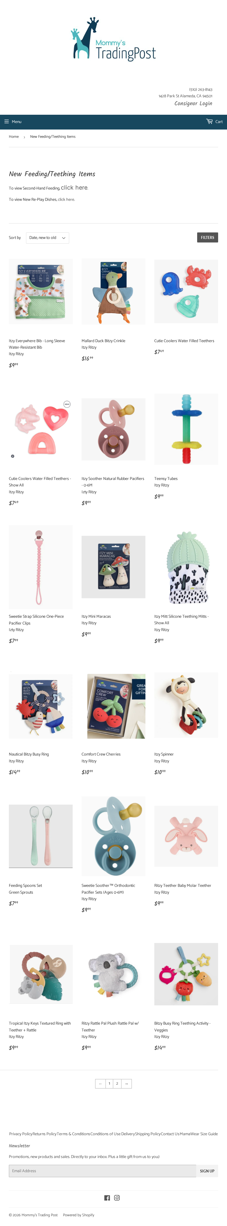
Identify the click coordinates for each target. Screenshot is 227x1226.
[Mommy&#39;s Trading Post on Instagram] (117, 1199)
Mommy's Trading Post (40, 1215)
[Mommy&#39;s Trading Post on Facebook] (107, 1199)
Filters (207, 237)
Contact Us (170, 1134)
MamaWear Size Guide (199, 1134)
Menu (16, 122)
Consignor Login (193, 103)
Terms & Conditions (73, 1134)
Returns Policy (44, 1134)
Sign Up (207, 1171)
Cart (219, 122)
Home (14, 137)
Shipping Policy (147, 1134)
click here (74, 187)
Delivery (128, 1134)
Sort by (15, 238)
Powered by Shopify (78, 1215)
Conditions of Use (105, 1134)
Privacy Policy (20, 1134)
